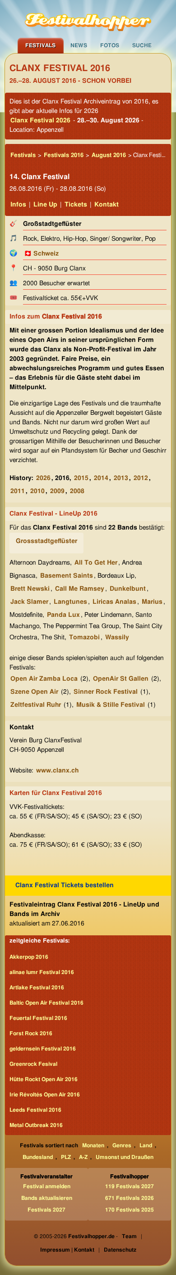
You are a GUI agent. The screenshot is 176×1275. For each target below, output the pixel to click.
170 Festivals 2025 (129, 1209)
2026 (43, 478)
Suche (142, 45)
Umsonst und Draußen (124, 1157)
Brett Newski (30, 589)
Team (129, 1236)
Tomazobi (84, 637)
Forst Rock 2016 (30, 1033)
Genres (121, 1145)
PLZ (66, 1157)
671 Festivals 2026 (129, 1198)
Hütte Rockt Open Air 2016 (43, 1079)
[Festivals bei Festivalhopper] (88, 19)
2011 (17, 491)
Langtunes (70, 602)
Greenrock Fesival (33, 1064)
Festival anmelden (46, 1186)
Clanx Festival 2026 (40, 120)
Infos (18, 205)
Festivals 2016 (63, 155)
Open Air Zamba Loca (44, 679)
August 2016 (109, 155)
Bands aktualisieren (46, 1198)
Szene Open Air (34, 692)
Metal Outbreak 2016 (36, 1125)
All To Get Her (95, 563)
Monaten (93, 1145)
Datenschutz (120, 1250)
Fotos (109, 45)
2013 (121, 478)
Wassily (117, 637)
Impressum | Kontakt (67, 1250)
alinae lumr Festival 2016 (41, 972)
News (78, 45)
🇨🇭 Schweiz (41, 254)
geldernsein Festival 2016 (42, 1048)
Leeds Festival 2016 (35, 1110)
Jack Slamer (29, 602)
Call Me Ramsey (79, 589)
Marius (152, 602)
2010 (37, 491)
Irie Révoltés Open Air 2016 (44, 1094)
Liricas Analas (114, 602)
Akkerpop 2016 (28, 957)
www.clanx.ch (57, 771)
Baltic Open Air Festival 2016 (46, 1003)
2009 (57, 491)
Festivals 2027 (46, 1209)
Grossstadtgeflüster (46, 541)
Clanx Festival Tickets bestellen (64, 885)
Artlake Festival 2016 (36, 987)
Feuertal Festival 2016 (38, 1018)
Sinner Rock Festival (106, 692)
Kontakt (106, 205)
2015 (81, 478)
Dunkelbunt (128, 589)
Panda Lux (63, 615)
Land (145, 1145)
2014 (101, 478)
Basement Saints (66, 576)
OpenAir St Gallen (120, 679)
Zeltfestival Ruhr (35, 705)
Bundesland (38, 1157)
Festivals (40, 45)
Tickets (76, 205)
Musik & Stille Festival (110, 705)
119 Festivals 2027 (129, 1186)
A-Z (83, 1157)
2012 (141, 478)
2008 (77, 491)
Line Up (45, 205)
